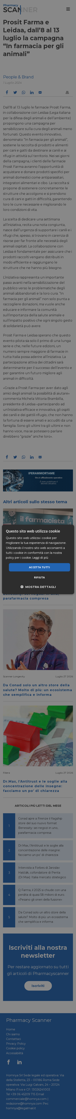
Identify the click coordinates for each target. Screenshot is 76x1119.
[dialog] (38, 559)
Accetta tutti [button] (39, 567)
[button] (38, 586)
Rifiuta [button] (39, 577)
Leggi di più (40, 558)
